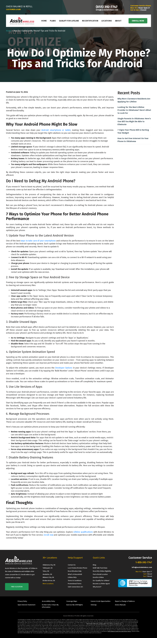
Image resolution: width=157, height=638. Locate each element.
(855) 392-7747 (107, 7)
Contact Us (72, 565)
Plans (53, 21)
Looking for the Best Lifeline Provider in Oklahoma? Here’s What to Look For (134, 110)
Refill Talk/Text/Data (100, 568)
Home (44, 21)
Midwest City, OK (48, 577)
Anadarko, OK (47, 574)
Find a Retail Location (100, 574)
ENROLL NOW (138, 21)
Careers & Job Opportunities (101, 601)
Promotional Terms (74, 584)
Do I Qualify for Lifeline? (101, 580)
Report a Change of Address (125, 601)
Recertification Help (74, 571)
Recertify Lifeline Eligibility (102, 571)
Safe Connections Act (75, 587)
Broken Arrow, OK (49, 580)
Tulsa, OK (46, 571)
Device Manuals (120, 605)
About (118, 21)
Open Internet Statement (26, 605)
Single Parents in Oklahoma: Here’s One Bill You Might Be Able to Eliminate (134, 121)
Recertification (90, 21)
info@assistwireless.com (107, 10)
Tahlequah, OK (47, 568)
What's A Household (75, 574)
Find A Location (16, 587)
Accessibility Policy (48, 601)
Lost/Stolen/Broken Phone (77, 568)
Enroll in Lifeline (98, 577)
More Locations (48, 584)
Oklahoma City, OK (49, 565)
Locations (106, 21)
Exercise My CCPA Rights (74, 605)
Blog (94, 565)
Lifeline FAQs (72, 577)
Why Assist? (97, 587)
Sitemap (94, 605)
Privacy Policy (22, 601)
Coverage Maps (71, 601)
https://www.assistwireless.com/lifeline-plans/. (119, 631)
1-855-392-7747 (143, 562)
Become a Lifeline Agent (101, 584)
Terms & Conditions (75, 580)
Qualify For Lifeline (69, 21)
